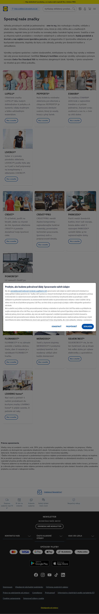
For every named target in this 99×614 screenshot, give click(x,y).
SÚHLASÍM (88, 326)
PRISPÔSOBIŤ (71, 326)
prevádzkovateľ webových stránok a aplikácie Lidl (29, 291)
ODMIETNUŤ (56, 326)
